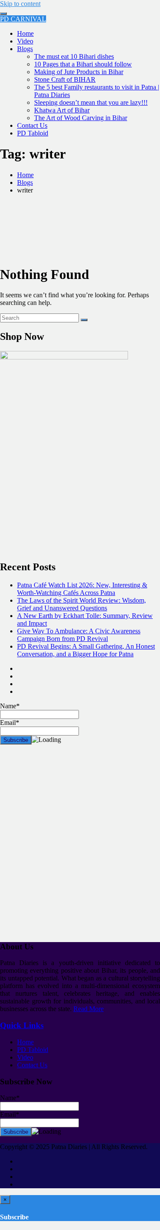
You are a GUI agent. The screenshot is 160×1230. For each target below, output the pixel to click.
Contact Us (32, 125)
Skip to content (20, 3)
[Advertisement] (80, 846)
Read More (88, 1008)
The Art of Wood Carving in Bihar (80, 117)
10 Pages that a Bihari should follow (83, 64)
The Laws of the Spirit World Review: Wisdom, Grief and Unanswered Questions (81, 604)
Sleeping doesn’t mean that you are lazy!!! (91, 102)
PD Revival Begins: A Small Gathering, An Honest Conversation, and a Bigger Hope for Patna (86, 650)
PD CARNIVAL (23, 19)
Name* (10, 1097)
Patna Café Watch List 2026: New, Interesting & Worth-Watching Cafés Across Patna (82, 588)
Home (25, 33)
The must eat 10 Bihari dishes (74, 56)
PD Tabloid (32, 133)
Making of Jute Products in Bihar (78, 71)
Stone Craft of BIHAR (65, 79)
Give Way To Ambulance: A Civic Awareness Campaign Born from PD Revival (78, 634)
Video (25, 41)
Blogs (25, 48)
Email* (9, 1114)
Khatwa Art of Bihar (62, 110)
